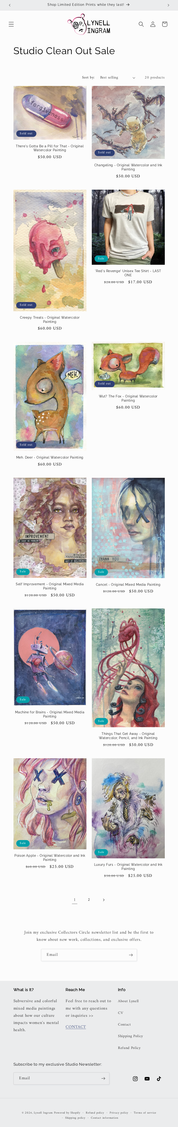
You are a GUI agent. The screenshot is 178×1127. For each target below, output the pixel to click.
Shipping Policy (130, 1036)
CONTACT (76, 1027)
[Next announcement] (168, 5)
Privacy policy (119, 1113)
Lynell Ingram (43, 1112)
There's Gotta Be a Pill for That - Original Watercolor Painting (50, 148)
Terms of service (145, 1113)
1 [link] (74, 900)
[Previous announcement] (10, 5)
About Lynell (128, 1001)
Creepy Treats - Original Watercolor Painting (49, 320)
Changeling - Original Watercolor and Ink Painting (128, 167)
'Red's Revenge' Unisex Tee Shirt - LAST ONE (128, 273)
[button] (11, 24)
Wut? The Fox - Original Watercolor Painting (128, 398)
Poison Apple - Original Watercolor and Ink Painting (49, 858)
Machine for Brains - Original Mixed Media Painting (49, 714)
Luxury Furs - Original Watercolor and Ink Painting (128, 867)
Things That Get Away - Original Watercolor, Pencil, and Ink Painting (128, 736)
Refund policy (95, 1113)
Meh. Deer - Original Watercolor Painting (49, 457)
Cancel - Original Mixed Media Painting (128, 584)
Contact (124, 1024)
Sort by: (88, 77)
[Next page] (103, 900)
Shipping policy (75, 1118)
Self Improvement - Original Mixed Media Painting (50, 586)
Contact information (104, 1118)
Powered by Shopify (67, 1112)
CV (120, 1013)
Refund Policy (129, 1048)
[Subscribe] (131, 955)
